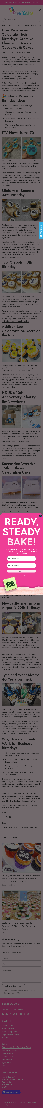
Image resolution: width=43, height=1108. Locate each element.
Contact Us (41, 229)
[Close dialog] (40, 516)
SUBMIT (21, 571)
